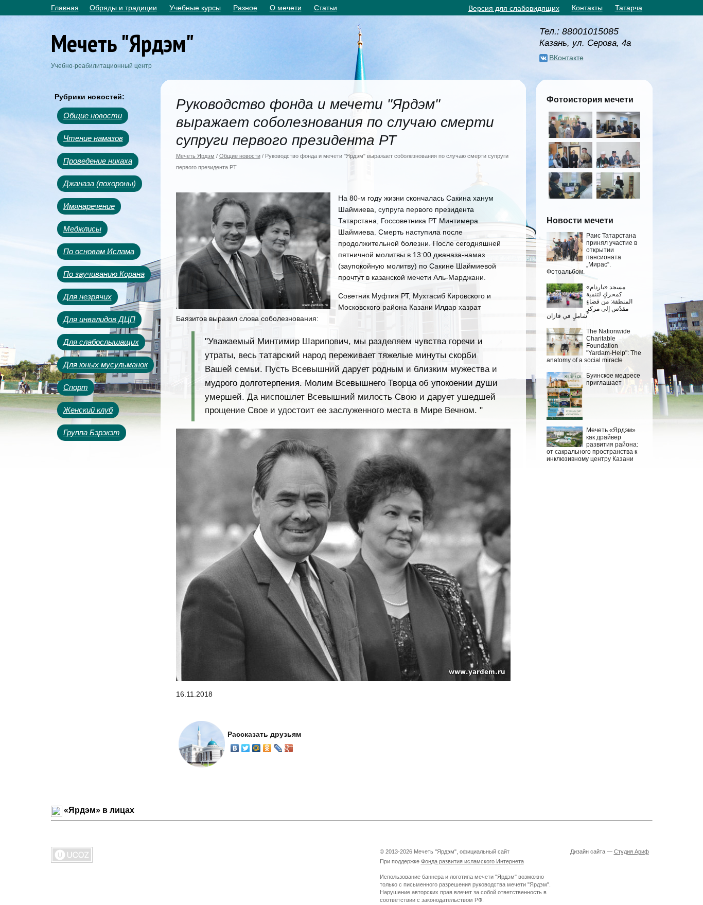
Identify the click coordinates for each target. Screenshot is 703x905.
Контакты (587, 8)
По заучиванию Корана (104, 274)
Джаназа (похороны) (99, 183)
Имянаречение (89, 206)
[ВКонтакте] (235, 748)
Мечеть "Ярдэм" (122, 43)
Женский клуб (88, 409)
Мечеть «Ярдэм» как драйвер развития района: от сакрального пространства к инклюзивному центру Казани (592, 445)
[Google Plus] (289, 748)
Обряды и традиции (123, 8)
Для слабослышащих (101, 342)
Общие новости (92, 115)
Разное (245, 8)
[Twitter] (245, 748)
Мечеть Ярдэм (195, 156)
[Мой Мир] (256, 748)
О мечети (286, 8)
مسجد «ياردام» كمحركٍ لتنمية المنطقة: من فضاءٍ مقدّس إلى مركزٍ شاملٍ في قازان (589, 301)
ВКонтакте (566, 58)
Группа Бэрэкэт (91, 432)
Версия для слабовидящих (513, 8)
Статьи (325, 8)
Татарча (628, 8)
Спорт (75, 387)
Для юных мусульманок (105, 364)
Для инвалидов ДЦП (99, 319)
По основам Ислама (98, 251)
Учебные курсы (195, 8)
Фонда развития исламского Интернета (472, 861)
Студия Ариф (631, 851)
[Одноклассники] (267, 748)
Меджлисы (82, 228)
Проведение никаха (97, 160)
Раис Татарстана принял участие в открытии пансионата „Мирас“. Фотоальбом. (592, 253)
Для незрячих (87, 296)
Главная (65, 8)
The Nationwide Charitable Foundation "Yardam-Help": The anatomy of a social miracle (594, 346)
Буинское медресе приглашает (613, 379)
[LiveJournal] (278, 748)
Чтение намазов (93, 138)
